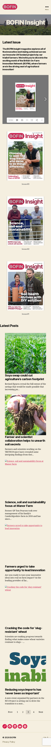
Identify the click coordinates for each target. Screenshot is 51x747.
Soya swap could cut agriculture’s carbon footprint (24, 377)
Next (41, 712)
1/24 (11, 120)
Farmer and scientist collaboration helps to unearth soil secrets (25, 440)
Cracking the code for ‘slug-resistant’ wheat (23, 629)
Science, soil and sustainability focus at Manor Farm (25, 504)
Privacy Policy (8, 742)
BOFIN (13, 737)
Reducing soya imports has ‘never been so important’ (23, 691)
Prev (10, 712)
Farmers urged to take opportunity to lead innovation (25, 568)
